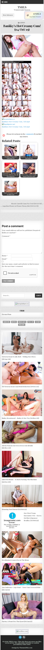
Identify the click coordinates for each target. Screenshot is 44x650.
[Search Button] (23, 637)
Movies (14, 322)
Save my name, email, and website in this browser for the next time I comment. (20, 265)
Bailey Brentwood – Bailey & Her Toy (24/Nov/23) (20, 418)
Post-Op (30, 322)
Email (4, 259)
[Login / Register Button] (20, 637)
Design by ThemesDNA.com (22, 648)
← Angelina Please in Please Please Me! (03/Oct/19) (19, 206)
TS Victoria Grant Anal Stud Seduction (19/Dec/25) (20, 387)
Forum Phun (6, 314)
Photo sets (22, 322)
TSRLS (22, 7)
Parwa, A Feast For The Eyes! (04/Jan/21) (17, 621)
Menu (6, 2)
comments (30, 134)
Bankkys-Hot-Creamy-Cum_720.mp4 (16, 122)
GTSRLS (37, 14)
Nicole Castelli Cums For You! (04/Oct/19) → (27, 204)
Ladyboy (22, 22)
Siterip (37, 322)
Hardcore (6, 322)
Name (5, 256)
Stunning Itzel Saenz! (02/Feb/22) (14, 509)
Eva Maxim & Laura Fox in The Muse (15, 560)
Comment (6, 236)
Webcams (22, 325)
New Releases (8, 15)
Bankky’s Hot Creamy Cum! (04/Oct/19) (22, 27)
